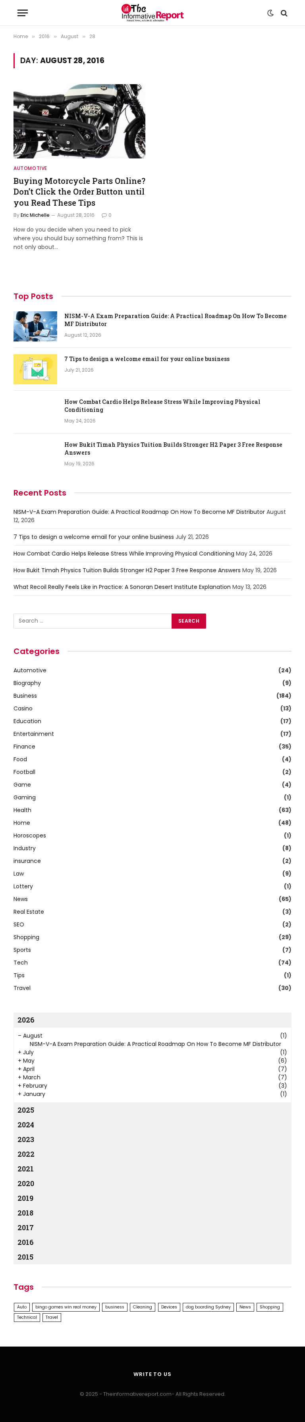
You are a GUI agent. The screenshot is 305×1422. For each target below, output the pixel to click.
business (114, 1307)
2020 (25, 1183)
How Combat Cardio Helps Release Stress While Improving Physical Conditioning (162, 405)
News (21, 899)
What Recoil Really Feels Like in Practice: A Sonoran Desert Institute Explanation (122, 587)
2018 (25, 1212)
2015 (25, 1257)
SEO (19, 924)
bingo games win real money (66, 1307)
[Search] (283, 13)
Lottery (23, 886)
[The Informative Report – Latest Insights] (152, 13)
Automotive (30, 168)
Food (20, 759)
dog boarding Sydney (208, 1307)
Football (24, 772)
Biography (27, 683)
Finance (24, 747)
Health (22, 810)
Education (27, 721)
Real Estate (29, 912)
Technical (27, 1317)
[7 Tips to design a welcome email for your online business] (35, 369)
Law (19, 874)
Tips (19, 975)
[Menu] (22, 13)
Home (22, 823)
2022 (26, 1154)
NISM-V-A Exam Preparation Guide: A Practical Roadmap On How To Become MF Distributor (175, 320)
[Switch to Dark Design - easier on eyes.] (270, 13)
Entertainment (34, 734)
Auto (22, 1307)
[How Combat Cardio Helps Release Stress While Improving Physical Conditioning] (35, 412)
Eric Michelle (35, 215)
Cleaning (142, 1307)
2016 (25, 1242)
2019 (25, 1198)
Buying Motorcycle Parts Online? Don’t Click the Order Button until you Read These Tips (79, 191)
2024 (25, 1124)
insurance (27, 861)
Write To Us (152, 1374)
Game (22, 785)
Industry (25, 848)
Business (25, 696)
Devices (169, 1307)
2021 (25, 1168)
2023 (25, 1139)
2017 (25, 1227)
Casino (23, 708)
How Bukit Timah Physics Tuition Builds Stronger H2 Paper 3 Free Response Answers (173, 448)
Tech (21, 963)
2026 (26, 1020)
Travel (22, 988)
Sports (22, 950)
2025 (25, 1110)
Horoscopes (30, 835)
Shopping (26, 937)
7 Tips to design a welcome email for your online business (147, 359)
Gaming (25, 797)
